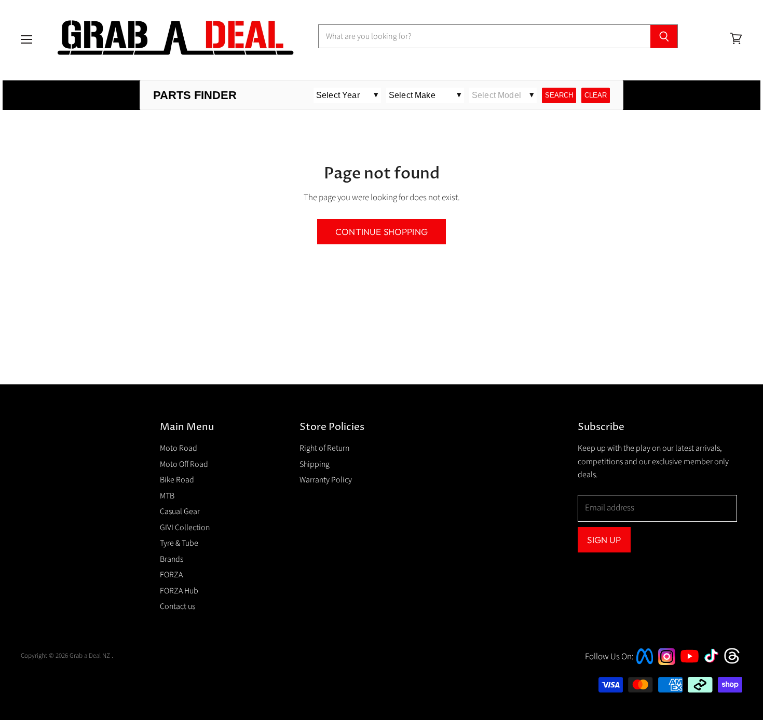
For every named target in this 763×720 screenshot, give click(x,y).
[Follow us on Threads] (735, 662)
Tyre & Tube (179, 543)
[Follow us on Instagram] (666, 662)
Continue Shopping (381, 231)
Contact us (177, 606)
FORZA (171, 574)
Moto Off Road (184, 464)
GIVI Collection (185, 527)
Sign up (604, 539)
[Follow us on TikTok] (714, 663)
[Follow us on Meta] (644, 665)
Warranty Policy (325, 480)
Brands (171, 559)
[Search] (664, 36)
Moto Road (178, 448)
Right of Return (324, 448)
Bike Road (177, 480)
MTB (167, 496)
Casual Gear (180, 511)
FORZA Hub (179, 591)
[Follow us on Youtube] (690, 672)
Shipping (314, 464)
